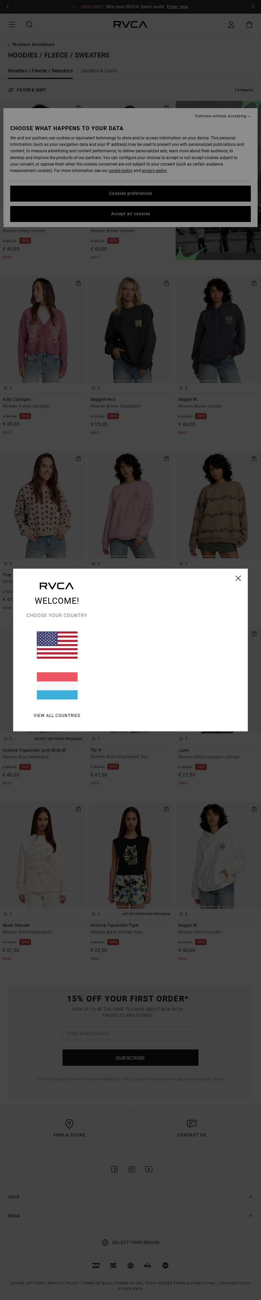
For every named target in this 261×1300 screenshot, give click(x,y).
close (238, 578)
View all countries (57, 715)
